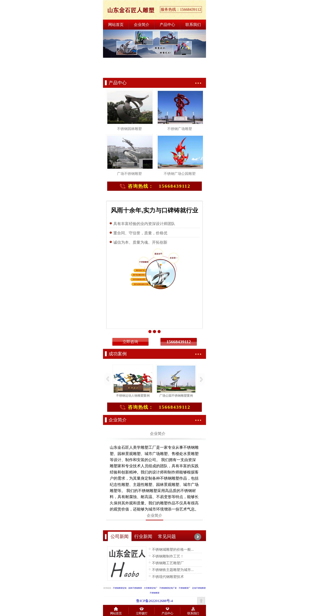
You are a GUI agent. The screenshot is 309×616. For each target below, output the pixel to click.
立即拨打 (141, 613)
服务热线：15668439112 (181, 9)
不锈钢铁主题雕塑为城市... (173, 570)
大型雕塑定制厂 (150, 588)
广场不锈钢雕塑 (129, 174)
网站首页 (116, 25)
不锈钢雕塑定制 (119, 588)
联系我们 (193, 25)
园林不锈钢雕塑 (135, 588)
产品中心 (167, 25)
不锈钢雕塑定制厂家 (168, 588)
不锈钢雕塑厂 (184, 588)
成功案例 (118, 353)
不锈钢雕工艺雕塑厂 (168, 563)
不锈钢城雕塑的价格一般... (173, 550)
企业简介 (141, 25)
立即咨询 (130, 342)
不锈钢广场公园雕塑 (180, 174)
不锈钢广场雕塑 (179, 129)
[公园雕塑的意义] (127, 563)
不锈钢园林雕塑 (129, 129)
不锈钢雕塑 (154, 593)
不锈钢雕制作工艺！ (168, 556)
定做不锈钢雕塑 (199, 588)
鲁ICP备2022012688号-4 (154, 601)
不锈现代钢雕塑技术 (168, 577)
